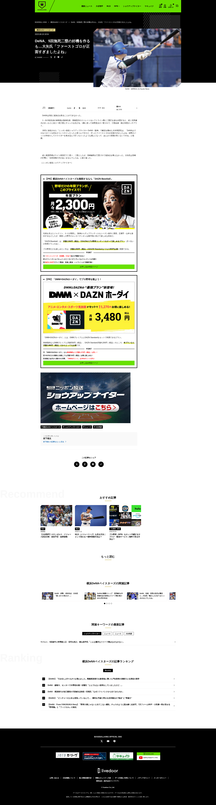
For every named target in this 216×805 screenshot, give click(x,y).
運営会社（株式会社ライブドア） (108, 781)
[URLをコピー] (62, 57)
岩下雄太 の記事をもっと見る (54, 442)
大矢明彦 (98, 427)
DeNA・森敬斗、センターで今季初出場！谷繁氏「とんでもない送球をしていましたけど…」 (85, 685)
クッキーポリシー (160, 778)
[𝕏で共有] (51, 57)
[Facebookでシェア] (55, 57)
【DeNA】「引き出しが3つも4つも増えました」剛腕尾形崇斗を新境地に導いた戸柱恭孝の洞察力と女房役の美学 (93, 679)
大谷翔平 (99, 6)
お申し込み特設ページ (89, 267)
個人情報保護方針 (85, 778)
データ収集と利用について (124, 778)
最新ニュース (86, 6)
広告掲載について (69, 778)
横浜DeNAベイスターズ (51, 427)
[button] (104, 603)
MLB (109, 6)
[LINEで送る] (58, 57)
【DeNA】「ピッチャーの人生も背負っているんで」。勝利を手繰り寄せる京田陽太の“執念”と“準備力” (90, 698)
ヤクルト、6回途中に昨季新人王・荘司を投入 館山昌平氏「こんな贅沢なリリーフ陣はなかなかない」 (82, 642)
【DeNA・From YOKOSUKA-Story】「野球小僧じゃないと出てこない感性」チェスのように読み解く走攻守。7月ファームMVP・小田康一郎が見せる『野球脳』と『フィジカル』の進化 (109, 706)
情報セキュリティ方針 (103, 778)
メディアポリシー (143, 778)
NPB (116, 6)
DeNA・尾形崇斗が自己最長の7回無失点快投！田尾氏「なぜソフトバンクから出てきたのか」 (86, 692)
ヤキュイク (149, 6)
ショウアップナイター (132, 6)
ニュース (87, 427)
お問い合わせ (54, 778)
